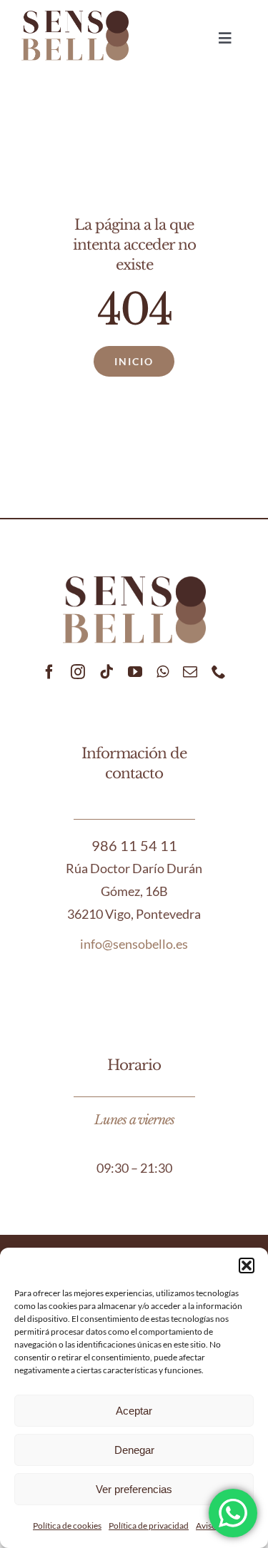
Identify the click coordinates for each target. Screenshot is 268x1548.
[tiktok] (106, 672)
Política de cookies (67, 1525)
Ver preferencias (134, 1489)
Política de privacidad (149, 1525)
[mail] (190, 672)
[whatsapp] (163, 672)
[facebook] (49, 672)
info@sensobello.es (134, 944)
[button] (246, 1265)
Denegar (134, 1450)
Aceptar (134, 1411)
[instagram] (78, 672)
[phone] (219, 672)
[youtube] (135, 672)
